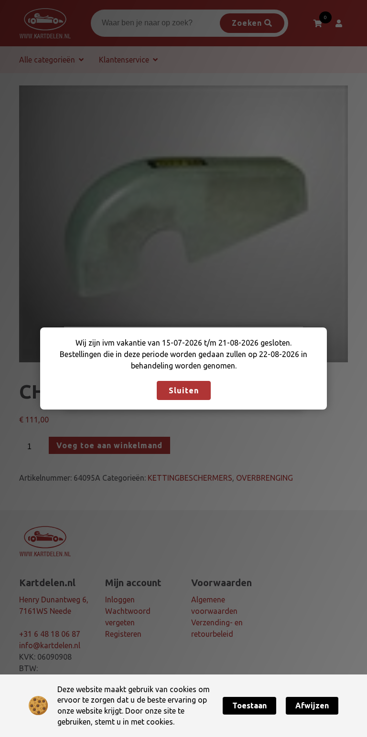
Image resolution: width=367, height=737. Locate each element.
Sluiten (184, 390)
